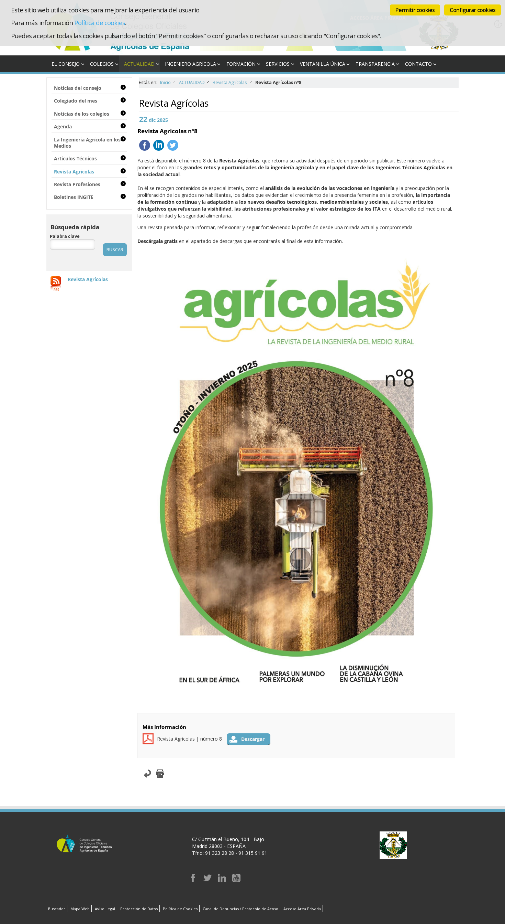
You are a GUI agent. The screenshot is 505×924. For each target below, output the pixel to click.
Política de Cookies (180, 908)
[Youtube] (236, 880)
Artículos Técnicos (75, 158)
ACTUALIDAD (139, 64)
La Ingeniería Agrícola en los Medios (87, 142)
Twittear (172, 145)
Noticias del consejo (77, 88)
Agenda (63, 126)
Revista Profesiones (77, 184)
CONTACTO (418, 64)
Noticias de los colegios (81, 113)
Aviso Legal (105, 908)
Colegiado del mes (75, 100)
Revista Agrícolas (230, 82)
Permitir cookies (415, 10)
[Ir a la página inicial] (123, 52)
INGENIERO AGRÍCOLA (190, 64)
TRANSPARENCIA (375, 64)
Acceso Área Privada (302, 908)
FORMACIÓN (241, 64)
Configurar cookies (472, 10)
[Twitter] (207, 880)
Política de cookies (99, 22)
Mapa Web (80, 908)
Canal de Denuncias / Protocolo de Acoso (240, 908)
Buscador (56, 908)
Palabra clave (65, 236)
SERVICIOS (278, 64)
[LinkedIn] (222, 880)
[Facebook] (193, 880)
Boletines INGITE (73, 197)
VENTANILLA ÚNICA (322, 64)
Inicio (165, 82)
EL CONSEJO (66, 64)
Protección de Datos (139, 908)
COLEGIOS (102, 64)
